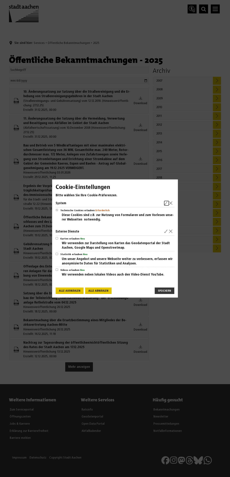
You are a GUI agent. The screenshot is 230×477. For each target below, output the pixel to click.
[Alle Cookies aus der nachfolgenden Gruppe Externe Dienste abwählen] (171, 231)
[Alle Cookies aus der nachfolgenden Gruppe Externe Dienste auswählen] (166, 231)
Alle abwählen (98, 290)
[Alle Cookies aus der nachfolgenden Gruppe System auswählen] (166, 203)
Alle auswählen (69, 290)
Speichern (164, 290)
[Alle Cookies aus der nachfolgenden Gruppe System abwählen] (171, 203)
